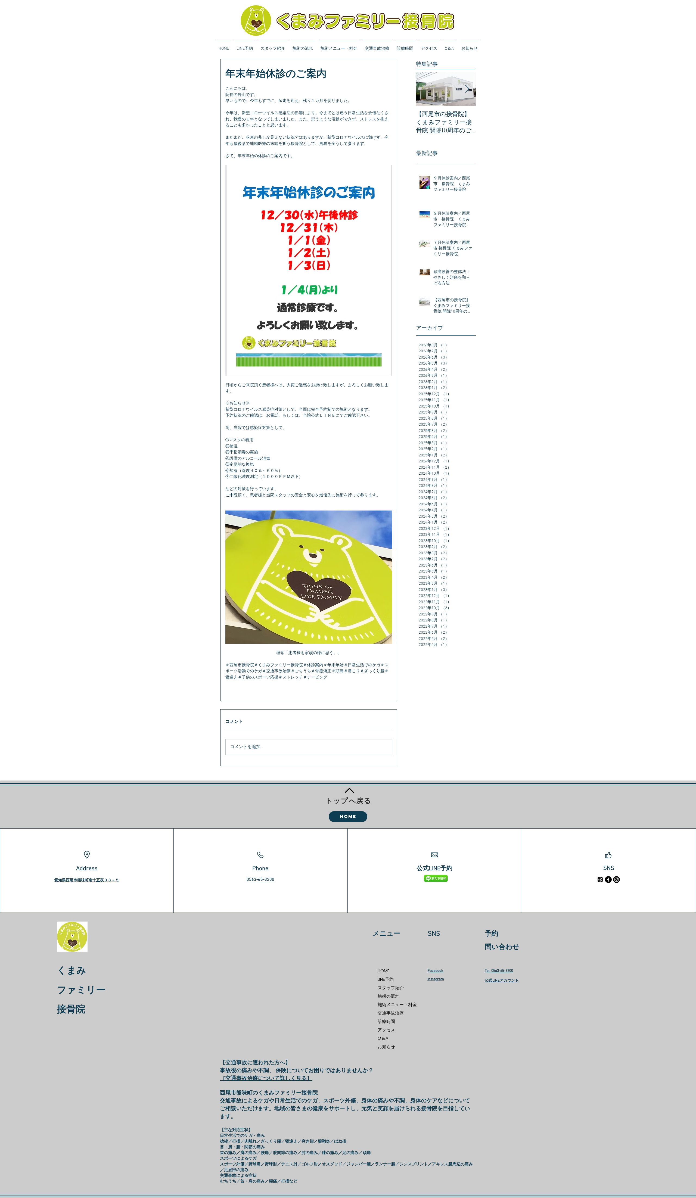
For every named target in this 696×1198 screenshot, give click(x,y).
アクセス (386, 1030)
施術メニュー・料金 (397, 1004)
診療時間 (386, 1021)
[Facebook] (608, 879)
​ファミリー (81, 990)
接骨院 (71, 1010)
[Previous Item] (424, 89)
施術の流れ (388, 996)
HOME (384, 971)
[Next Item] (467, 89)
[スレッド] (600, 879)
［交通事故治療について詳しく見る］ (266, 1078)
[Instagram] (616, 879)
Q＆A (383, 1038)
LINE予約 (386, 979)
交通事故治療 (391, 1013)
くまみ (71, 971)
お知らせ (386, 1047)
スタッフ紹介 (391, 988)
